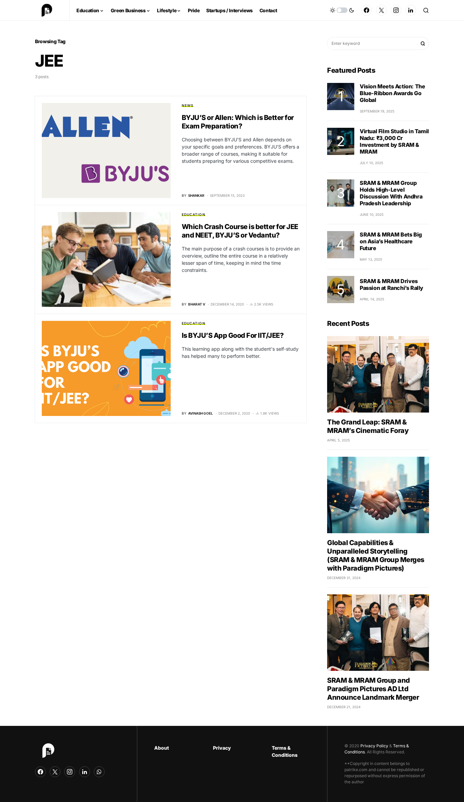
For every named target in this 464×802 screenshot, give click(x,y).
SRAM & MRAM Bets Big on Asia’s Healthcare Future (391, 241)
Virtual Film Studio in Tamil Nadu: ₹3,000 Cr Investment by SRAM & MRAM (394, 141)
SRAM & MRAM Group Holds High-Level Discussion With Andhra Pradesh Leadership (391, 193)
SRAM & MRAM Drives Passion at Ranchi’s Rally (391, 284)
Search (423, 43)
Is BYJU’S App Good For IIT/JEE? (233, 335)
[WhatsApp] (99, 772)
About (161, 748)
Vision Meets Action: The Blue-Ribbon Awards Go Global (392, 93)
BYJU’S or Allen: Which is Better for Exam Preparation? (238, 122)
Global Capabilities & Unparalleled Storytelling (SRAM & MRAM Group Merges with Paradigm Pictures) (375, 555)
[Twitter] (381, 10)
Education (194, 214)
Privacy (222, 748)
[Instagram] (396, 10)
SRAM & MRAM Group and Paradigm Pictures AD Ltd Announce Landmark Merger (373, 688)
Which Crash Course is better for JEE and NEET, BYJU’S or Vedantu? (240, 231)
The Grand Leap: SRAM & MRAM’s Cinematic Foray (367, 426)
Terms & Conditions (285, 751)
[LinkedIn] (410, 10)
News (188, 105)
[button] (342, 10)
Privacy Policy (374, 745)
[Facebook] (366, 10)
